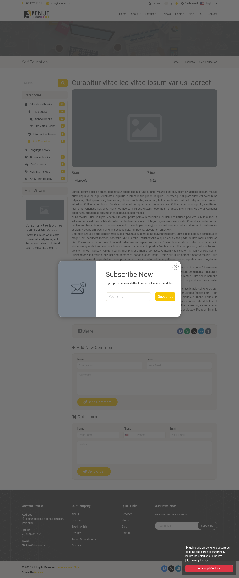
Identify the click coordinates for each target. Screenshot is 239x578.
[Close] (175, 266)
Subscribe (165, 296)
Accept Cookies (211, 568)
